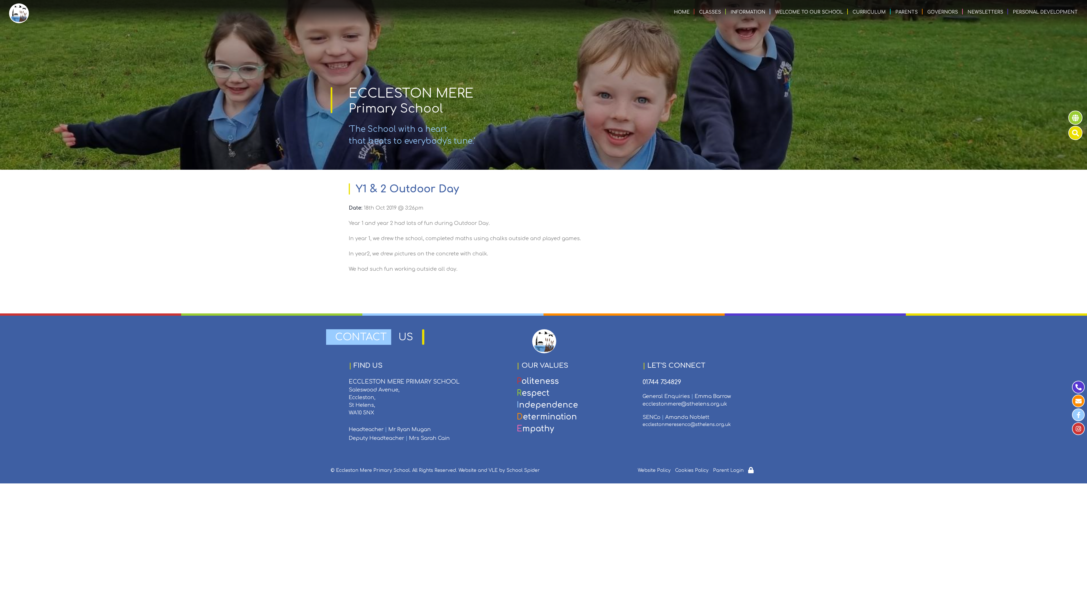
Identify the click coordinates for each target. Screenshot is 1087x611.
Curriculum (869, 12)
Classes (710, 12)
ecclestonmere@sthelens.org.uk (685, 404)
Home (682, 12)
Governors (942, 12)
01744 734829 (662, 382)
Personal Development (1045, 12)
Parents (906, 12)
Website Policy (654, 470)
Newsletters (985, 12)
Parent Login (728, 470)
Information (748, 12)
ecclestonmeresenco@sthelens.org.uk (687, 424)
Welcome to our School (809, 12)
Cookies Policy (692, 470)
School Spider (523, 470)
